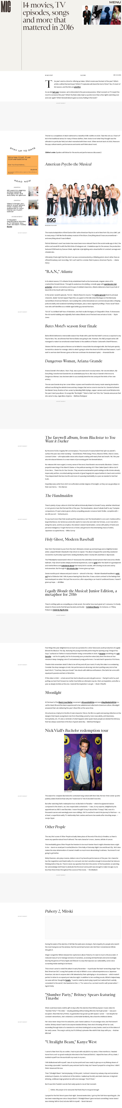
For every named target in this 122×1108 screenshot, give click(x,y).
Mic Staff (50, 75)
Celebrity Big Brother (60, 610)
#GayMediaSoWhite (108, 702)
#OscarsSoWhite (87, 702)
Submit (34, 169)
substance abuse (67, 566)
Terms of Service (32, 172)
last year (55, 92)
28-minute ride (72, 568)
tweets (68, 980)
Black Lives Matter (65, 702)
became (102, 654)
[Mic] (6, 6)
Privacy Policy (10, 173)
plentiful (77, 87)
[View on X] (83, 928)
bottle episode (100, 295)
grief (95, 563)
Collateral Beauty (92, 607)
